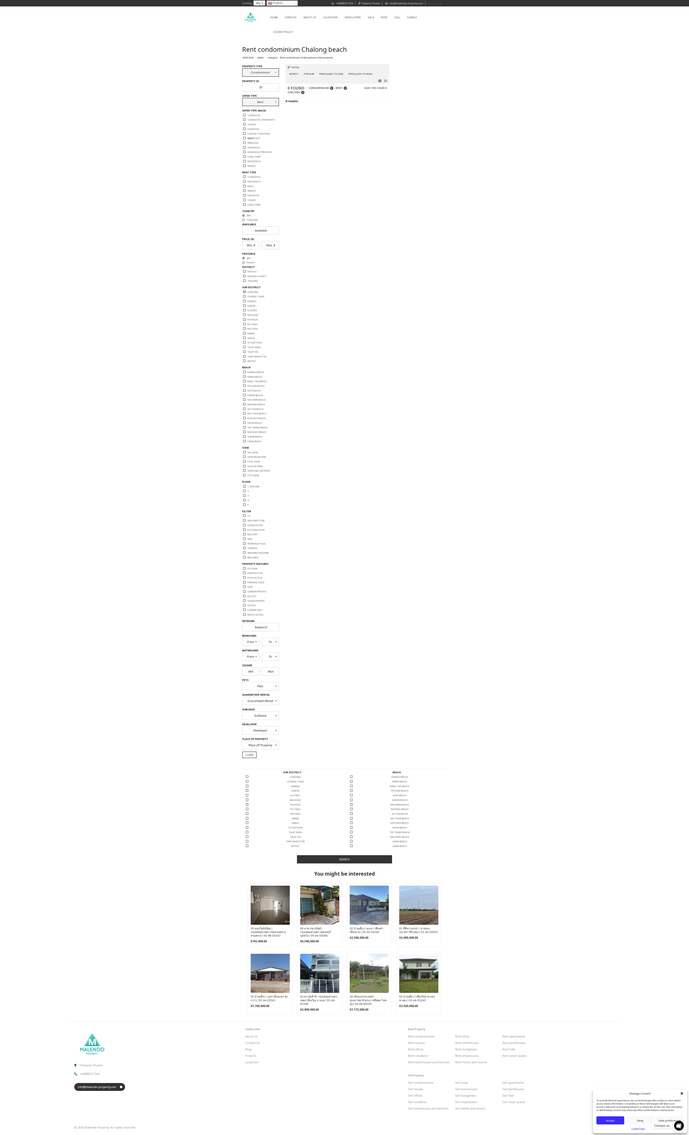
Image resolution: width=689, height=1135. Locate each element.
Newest (294, 73)
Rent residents (418, 1056)
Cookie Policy (638, 1128)
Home (274, 17)
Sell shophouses (466, 1102)
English (277, 2)
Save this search (375, 88)
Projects (250, 1056)
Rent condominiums (421, 1036)
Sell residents (417, 1102)
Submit (412, 17)
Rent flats (508, 1049)
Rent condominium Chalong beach (298, 57)
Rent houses (416, 1043)
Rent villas (462, 1036)
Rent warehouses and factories (429, 1062)
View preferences (669, 1120)
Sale (371, 17)
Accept (610, 1120)
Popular (309, 73)
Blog (248, 1049)
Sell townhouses (466, 1089)
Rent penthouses (513, 1043)
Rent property (325, 57)
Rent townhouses (467, 1043)
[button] (682, 1093)
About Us (251, 1036)
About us (309, 17)
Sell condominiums (420, 1083)
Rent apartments (513, 1036)
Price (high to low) (331, 73)
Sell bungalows (465, 1096)
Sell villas (461, 1083)
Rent (384, 17)
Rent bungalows (466, 1049)
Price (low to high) (360, 73)
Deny (640, 1120)
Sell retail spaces (513, 1102)
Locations (330, 17)
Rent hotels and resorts (471, 1062)
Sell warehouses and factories (428, 1108)
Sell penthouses (513, 1089)
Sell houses (415, 1089)
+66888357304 (344, 3)
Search (344, 859)
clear (249, 754)
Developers (353, 17)
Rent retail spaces (514, 1056)
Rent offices (416, 1049)
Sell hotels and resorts (470, 1108)
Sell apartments (513, 1083)
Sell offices (415, 1096)
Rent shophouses (467, 1056)
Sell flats (508, 1096)
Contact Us (252, 1043)
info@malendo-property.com (406, 3)
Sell (397, 17)
